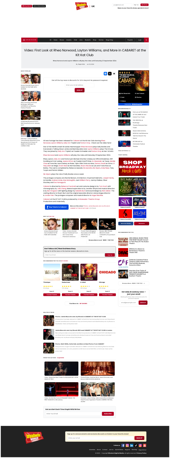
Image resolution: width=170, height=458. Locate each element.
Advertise (92, 450)
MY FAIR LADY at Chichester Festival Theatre (139, 144)
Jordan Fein (49, 195)
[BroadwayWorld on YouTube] (144, 445)
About (99, 450)
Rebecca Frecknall (68, 186)
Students (88, 40)
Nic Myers (96, 168)
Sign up (143, 303)
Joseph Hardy (108, 178)
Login (139, 40)
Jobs (81, 40)
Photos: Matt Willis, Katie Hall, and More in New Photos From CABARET (79, 344)
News (55, 40)
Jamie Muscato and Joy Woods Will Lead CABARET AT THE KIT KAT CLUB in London (83, 330)
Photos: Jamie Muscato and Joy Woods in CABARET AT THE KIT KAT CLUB (80, 317)
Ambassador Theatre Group (89, 199)
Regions (127, 450)
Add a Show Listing (39, 6)
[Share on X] (110, 73)
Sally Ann (67, 143)
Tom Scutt (103, 186)
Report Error (142, 450)
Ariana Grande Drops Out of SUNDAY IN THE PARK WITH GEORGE (30, 82)
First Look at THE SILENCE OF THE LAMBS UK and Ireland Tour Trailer (140, 114)
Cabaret (76, 140)
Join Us (111, 450)
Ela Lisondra (87, 168)
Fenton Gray (85, 143)
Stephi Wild (60, 357)
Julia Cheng (61, 188)
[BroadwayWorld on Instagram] (127, 445)
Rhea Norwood (86, 147)
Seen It (51, 291)
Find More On (78, 303)
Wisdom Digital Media (116, 453)
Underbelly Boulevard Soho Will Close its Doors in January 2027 (30, 118)
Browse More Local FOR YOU (101, 240)
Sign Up (80, 90)
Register (130, 40)
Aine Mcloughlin (69, 180)
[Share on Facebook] (105, 73)
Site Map (134, 450)
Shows (62, 40)
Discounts (142, 223)
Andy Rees (105, 168)
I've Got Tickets (52, 294)
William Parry (85, 180)
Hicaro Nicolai (86, 166)
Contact (104, 450)
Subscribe (108, 414)
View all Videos (123, 151)
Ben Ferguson (52, 191)
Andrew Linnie (57, 180)
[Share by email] (114, 73)
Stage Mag (109, 40)
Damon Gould (100, 163)
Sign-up (136, 5)
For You (51, 216)
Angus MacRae (97, 195)
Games (101, 40)
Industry (69, 40)
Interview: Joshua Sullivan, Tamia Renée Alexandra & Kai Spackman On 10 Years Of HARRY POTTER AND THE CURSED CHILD (30, 137)
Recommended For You (126, 232)
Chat (75, 40)
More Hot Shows (126, 223)
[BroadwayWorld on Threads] (140, 445)
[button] (146, 40)
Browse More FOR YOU (132, 283)
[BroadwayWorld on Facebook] (123, 445)
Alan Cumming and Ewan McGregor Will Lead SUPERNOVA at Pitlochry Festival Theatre (29, 100)
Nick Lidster (106, 191)
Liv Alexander (97, 161)
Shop (94, 40)
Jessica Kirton (68, 161)
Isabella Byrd (80, 191)
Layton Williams (57, 143)
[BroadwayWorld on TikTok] (136, 445)
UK (93, 6)
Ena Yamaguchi (60, 182)
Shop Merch (27, 6)
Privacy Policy (141, 453)
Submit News (119, 450)
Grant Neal (63, 166)
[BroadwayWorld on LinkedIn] (131, 445)
